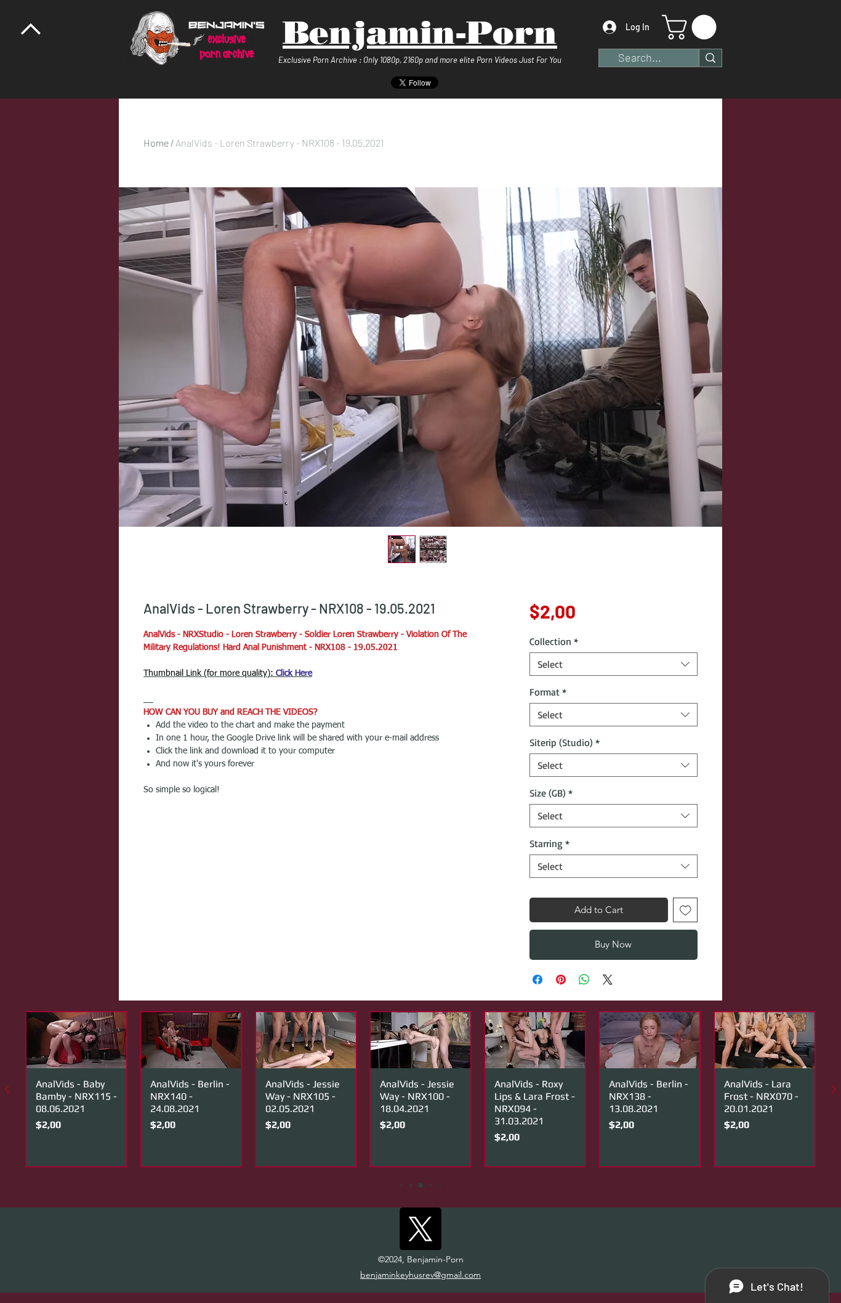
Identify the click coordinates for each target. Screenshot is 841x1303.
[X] (420, 1229)
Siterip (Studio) (564, 742)
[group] (420, 1089)
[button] (692, 27)
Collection (553, 641)
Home (156, 142)
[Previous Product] (7, 1089)
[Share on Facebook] (537, 979)
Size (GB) (551, 793)
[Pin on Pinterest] (560, 979)
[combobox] (613, 664)
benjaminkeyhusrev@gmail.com (420, 1274)
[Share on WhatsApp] (584, 979)
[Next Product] (833, 1089)
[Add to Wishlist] (685, 910)
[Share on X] (607, 979)
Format (547, 692)
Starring (549, 843)
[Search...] (710, 58)
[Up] (30, 30)
